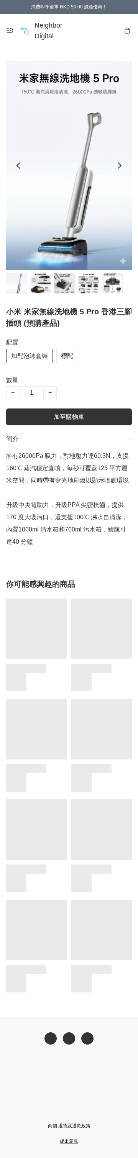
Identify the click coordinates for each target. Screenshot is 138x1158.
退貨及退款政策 (74, 1125)
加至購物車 (69, 416)
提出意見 (69, 1141)
